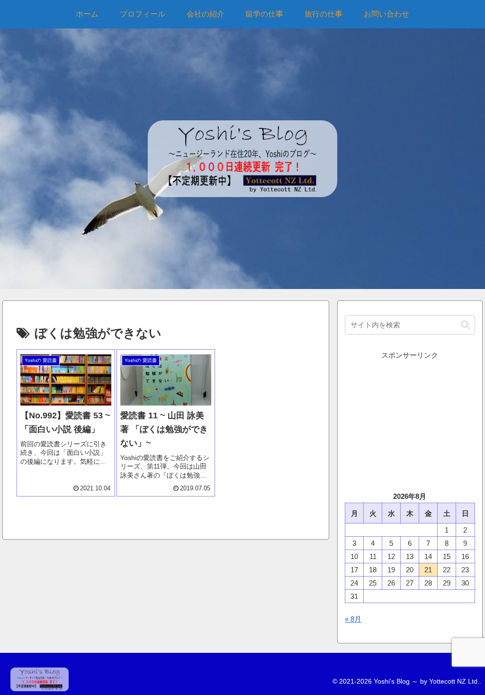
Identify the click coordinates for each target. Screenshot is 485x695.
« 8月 (353, 619)
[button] (465, 324)
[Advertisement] (410, 420)
